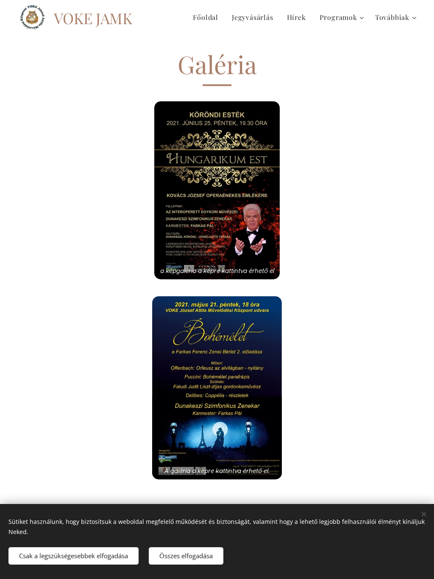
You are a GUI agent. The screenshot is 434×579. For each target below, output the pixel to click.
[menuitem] (208, 17)
